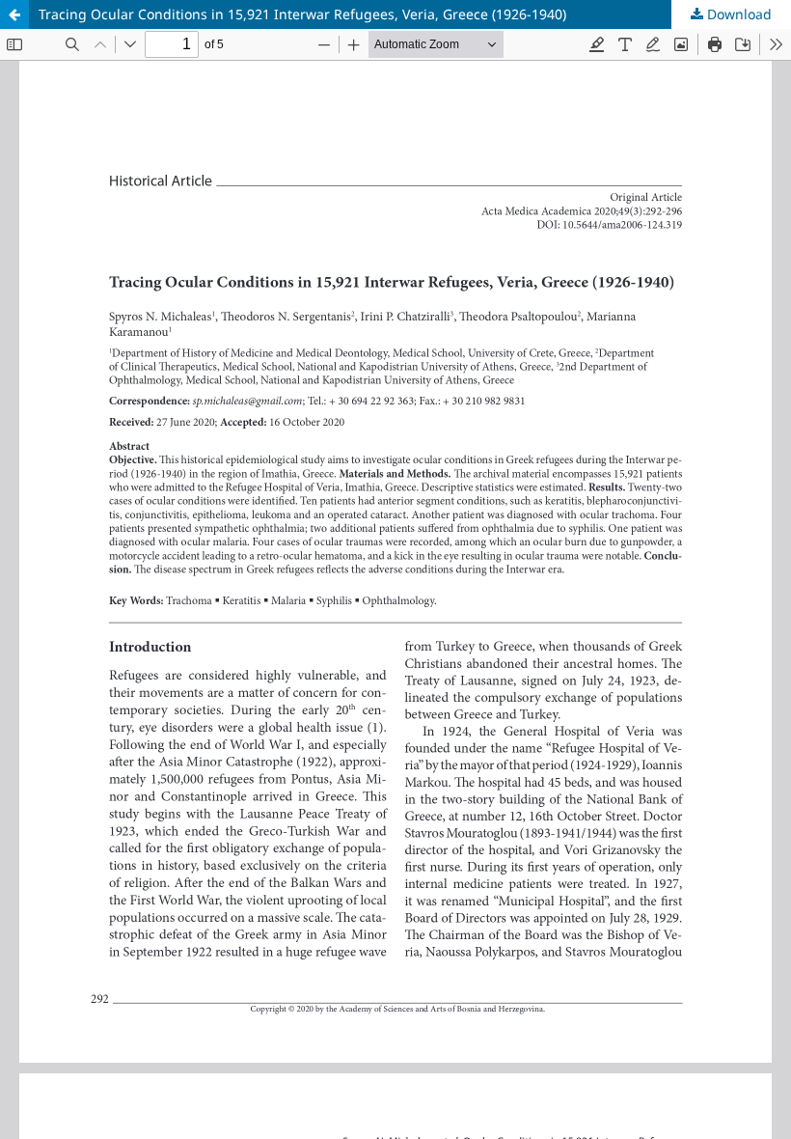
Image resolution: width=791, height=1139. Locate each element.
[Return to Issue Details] (14, 14)
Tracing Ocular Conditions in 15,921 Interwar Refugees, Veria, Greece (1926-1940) (302, 14)
